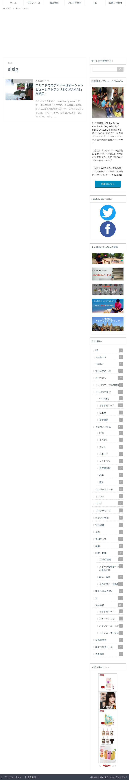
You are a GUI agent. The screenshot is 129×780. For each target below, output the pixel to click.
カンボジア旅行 (108, 392)
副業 (108, 546)
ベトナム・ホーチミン (110, 632)
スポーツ (110, 454)
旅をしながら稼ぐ (108, 591)
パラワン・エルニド (110, 625)
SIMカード (108, 357)
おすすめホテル (110, 405)
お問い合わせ (115, 3)
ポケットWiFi (108, 517)
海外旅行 (108, 605)
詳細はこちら (107, 184)
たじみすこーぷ (108, 371)
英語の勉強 (108, 640)
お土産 (110, 412)
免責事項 (32, 777)
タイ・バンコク (110, 618)
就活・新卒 (110, 577)
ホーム (13, 3)
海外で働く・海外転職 (110, 584)
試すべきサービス (108, 647)
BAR (110, 432)
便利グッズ (108, 539)
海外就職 (54, 3)
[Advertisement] (64, 33)
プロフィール (33, 3)
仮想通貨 (108, 524)
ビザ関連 (110, 419)
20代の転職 (110, 559)
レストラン (110, 461)
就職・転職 (108, 553)
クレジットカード (108, 489)
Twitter (108, 364)
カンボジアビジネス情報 (108, 385)
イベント (110, 439)
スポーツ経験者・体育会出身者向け (111, 568)
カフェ (110, 447)
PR (95, 3)
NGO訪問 (110, 398)
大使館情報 (110, 468)
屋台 (110, 482)
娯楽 (110, 475)
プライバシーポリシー (13, 777)
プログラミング (108, 510)
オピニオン (108, 378)
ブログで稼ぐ (74, 3)
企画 (108, 532)
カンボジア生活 (108, 427)
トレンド (108, 496)
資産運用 (108, 654)
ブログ (108, 503)
